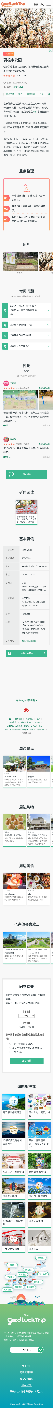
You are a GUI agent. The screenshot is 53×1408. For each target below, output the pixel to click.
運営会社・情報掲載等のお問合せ (27, 1391)
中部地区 (30, 1287)
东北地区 (43, 1274)
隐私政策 (26, 1385)
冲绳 (12, 1265)
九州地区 (7, 1289)
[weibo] (26, 710)
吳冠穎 (13, 383)
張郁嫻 (13, 439)
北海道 (41, 1258)
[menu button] (48, 4)
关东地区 (29, 719)
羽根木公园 (18, 87)
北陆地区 (28, 1270)
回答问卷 (26, 1060)
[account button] (42, 4)
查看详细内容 (44, 388)
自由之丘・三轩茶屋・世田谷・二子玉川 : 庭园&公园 (24, 730)
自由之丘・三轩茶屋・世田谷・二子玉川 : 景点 (24, 726)
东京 (35, 111)
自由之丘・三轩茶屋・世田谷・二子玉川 (24, 722)
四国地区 (18, 1287)
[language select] (36, 4)
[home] (13, 4)
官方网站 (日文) (29, 641)
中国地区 (10, 1277)
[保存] (50, 50)
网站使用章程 (26, 1372)
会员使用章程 (26, 1379)
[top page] (10, 719)
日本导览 (18, 719)
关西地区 (22, 1274)
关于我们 (26, 1366)
